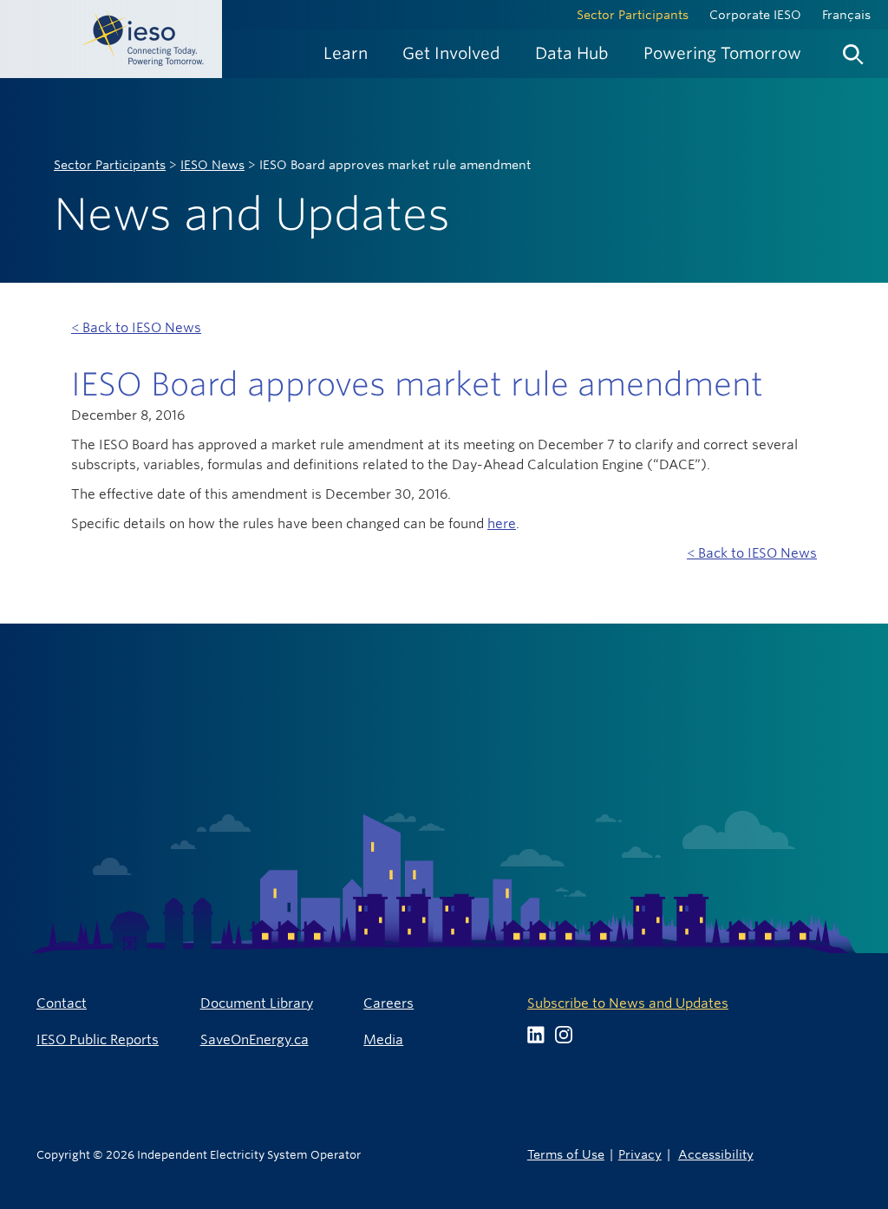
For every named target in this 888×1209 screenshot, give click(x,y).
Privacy (640, 1154)
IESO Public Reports (97, 1039)
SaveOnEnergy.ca (254, 1039)
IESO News (212, 165)
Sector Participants (633, 15)
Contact (61, 1003)
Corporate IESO (755, 15)
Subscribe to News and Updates (627, 1003)
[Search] (853, 50)
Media (383, 1039)
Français (846, 15)
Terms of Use (565, 1154)
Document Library (256, 1003)
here (501, 523)
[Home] (111, 39)
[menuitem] (345, 53)
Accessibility (716, 1154)
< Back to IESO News (136, 327)
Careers (388, 1003)
